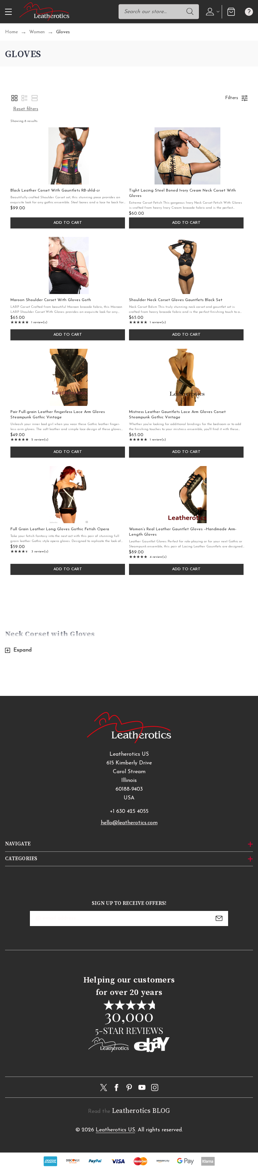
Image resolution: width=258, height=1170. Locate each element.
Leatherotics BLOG (141, 1111)
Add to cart (67, 223)
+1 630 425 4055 (129, 811)
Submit (219, 918)
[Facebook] (116, 1087)
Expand (22, 650)
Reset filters (25, 109)
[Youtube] (141, 1087)
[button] (14, 98)
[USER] (211, 11)
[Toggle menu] (7, 11)
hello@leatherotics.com (129, 823)
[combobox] (159, 11)
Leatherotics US (115, 1130)
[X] (103, 1087)
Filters (231, 97)
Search (190, 11)
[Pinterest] (129, 1087)
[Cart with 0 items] (231, 11)
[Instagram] (154, 1087)
